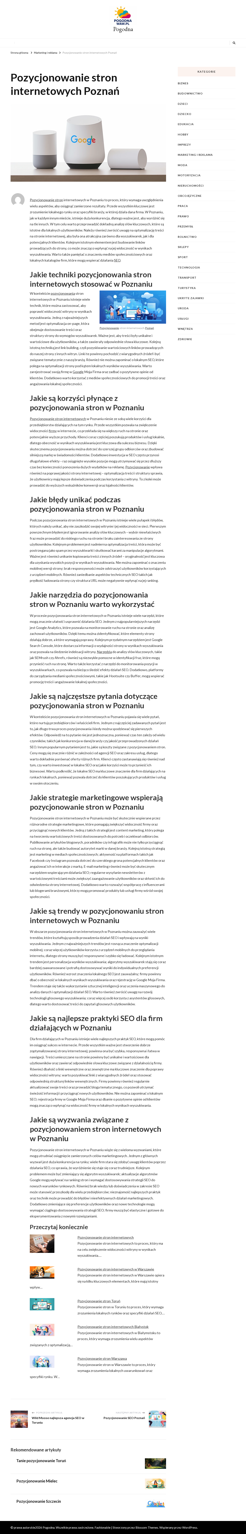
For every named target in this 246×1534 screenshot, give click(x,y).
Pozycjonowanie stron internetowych (58, 419)
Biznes (183, 83)
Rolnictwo (187, 236)
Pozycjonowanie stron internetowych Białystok (113, 1327)
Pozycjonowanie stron (46, 200)
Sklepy (183, 247)
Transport (187, 277)
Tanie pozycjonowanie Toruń (41, 1460)
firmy (53, 431)
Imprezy (184, 144)
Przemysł (185, 226)
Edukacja (186, 124)
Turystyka (187, 288)
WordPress (189, 1527)
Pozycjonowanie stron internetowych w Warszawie (115, 1269)
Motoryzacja (189, 175)
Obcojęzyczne (190, 195)
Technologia (189, 267)
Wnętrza (185, 328)
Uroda (183, 308)
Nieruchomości (191, 185)
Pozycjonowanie (109, 328)
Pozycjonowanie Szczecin (38, 1501)
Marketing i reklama (195, 154)
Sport (183, 257)
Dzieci (183, 103)
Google (78, 372)
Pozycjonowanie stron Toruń (98, 1301)
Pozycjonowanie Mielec (36, 1481)
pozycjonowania (63, 293)
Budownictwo (190, 93)
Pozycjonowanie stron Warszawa (102, 1358)
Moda (182, 165)
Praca (183, 206)
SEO (117, 260)
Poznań (149, 328)
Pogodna (123, 29)
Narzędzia (104, 652)
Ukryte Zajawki (191, 298)
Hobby (183, 134)
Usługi (183, 318)
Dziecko (184, 114)
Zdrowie (185, 339)
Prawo (183, 216)
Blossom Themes (146, 1527)
